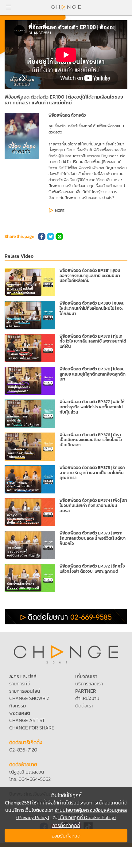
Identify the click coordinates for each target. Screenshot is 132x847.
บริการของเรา (89, 683)
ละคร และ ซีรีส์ (22, 676)
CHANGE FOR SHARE (31, 727)
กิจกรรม (17, 705)
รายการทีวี (19, 683)
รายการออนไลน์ (24, 691)
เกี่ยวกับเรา (86, 676)
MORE (59, 210)
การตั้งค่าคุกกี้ (66, 825)
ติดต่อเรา (84, 705)
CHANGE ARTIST (27, 720)
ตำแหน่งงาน (87, 698)
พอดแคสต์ (19, 713)
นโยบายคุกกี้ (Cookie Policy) (87, 817)
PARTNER (85, 691)
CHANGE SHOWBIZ (29, 698)
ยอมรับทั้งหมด (66, 835)
